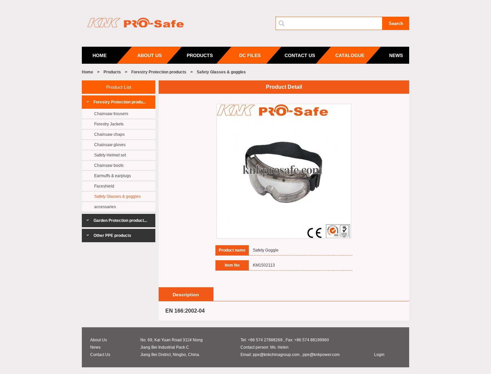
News (95, 347)
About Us (98, 340)
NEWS (396, 55)
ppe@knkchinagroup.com (276, 354)
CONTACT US (300, 55)
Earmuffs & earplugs (112, 175)
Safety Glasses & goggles (221, 72)
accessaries (105, 207)
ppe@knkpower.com (321, 354)
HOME (100, 55)
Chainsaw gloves (110, 144)
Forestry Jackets (109, 124)
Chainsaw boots (109, 165)
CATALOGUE (349, 55)
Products (112, 72)
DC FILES (250, 55)
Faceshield (104, 186)
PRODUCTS (200, 55)
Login (379, 354)
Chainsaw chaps (109, 134)
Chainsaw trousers (111, 113)
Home (87, 72)
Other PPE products (112, 235)
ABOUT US (149, 55)
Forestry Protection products (158, 72)
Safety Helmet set (110, 155)
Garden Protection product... (120, 220)
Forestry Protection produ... (120, 102)
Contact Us (100, 354)
